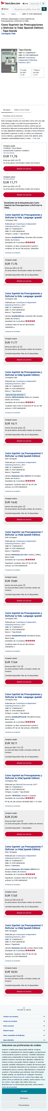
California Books (18, 397)
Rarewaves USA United (20, 869)
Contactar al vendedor (12, 253)
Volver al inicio (24, 1010)
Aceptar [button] (24, 1091)
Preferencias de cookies (21, 1077)
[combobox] (27, 9)
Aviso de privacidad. (9, 1087)
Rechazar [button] (24, 1098)
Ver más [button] (37, 138)
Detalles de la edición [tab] (13, 116)
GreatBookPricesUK (19, 636)
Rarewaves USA (18, 476)
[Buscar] (44, 9)
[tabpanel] (23, 129)
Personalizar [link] (24, 1105)
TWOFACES (16, 795)
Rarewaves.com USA (19, 554)
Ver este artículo (9, 153)
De (23, 72)
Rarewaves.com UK (19, 948)
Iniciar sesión (34, 4)
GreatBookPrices (18, 237)
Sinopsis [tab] (6, 109)
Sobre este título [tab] (21, 109)
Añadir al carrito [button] (24, 168)
